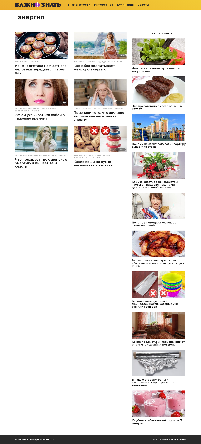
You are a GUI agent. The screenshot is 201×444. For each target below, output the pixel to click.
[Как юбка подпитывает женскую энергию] (101, 45)
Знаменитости (79, 4)
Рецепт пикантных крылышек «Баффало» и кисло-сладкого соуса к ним (158, 263)
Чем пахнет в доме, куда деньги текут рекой (156, 70)
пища (27, 62)
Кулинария (125, 4)
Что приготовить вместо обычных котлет (157, 108)
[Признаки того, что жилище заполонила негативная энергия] (101, 92)
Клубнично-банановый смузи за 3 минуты (157, 422)
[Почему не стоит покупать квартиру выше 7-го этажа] (159, 127)
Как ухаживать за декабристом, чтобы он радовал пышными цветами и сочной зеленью (155, 185)
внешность (33, 109)
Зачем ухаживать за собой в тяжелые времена (40, 116)
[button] (184, 5)
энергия (35, 62)
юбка (119, 62)
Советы (143, 4)
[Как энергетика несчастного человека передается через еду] (42, 45)
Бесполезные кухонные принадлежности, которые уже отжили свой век (155, 304)
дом (85, 109)
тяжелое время (48, 109)
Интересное (103, 4)
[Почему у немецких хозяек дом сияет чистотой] (159, 206)
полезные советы (48, 155)
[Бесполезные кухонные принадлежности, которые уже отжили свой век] (159, 284)
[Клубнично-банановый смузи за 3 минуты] (159, 403)
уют (100, 109)
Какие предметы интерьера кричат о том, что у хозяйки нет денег (158, 343)
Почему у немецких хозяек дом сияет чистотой (155, 224)
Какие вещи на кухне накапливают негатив (93, 163)
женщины (91, 62)
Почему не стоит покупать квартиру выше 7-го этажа (159, 145)
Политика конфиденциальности (34, 439)
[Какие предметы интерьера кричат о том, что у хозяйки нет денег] (159, 325)
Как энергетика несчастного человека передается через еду (41, 69)
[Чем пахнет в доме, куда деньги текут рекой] (159, 51)
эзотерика (108, 109)
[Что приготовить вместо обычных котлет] (159, 89)
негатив (92, 109)
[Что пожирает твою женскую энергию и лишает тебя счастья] (42, 139)
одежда (102, 62)
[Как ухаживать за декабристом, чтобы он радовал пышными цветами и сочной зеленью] (159, 165)
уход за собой (22, 111)
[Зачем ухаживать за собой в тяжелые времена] (42, 92)
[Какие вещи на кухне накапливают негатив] (101, 139)
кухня (98, 155)
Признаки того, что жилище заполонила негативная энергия (99, 116)
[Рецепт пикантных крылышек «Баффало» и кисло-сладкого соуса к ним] (159, 244)
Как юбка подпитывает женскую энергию (94, 67)
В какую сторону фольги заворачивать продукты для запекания (153, 382)
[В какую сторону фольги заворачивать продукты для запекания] (159, 363)
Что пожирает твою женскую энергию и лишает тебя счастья (41, 163)
